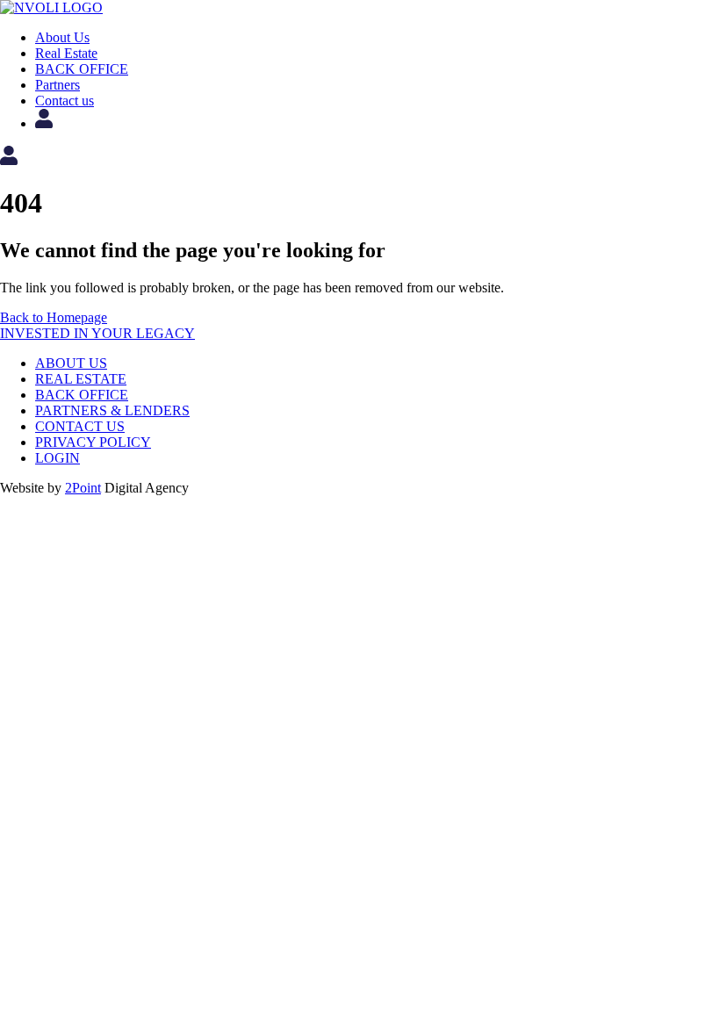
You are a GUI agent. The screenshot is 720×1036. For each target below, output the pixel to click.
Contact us (64, 100)
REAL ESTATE (80, 378)
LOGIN (57, 457)
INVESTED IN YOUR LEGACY (97, 333)
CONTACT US (80, 426)
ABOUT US (71, 363)
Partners (57, 84)
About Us (62, 37)
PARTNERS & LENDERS (112, 410)
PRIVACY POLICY (93, 442)
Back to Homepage (53, 317)
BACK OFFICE (81, 68)
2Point (83, 487)
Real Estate (66, 53)
